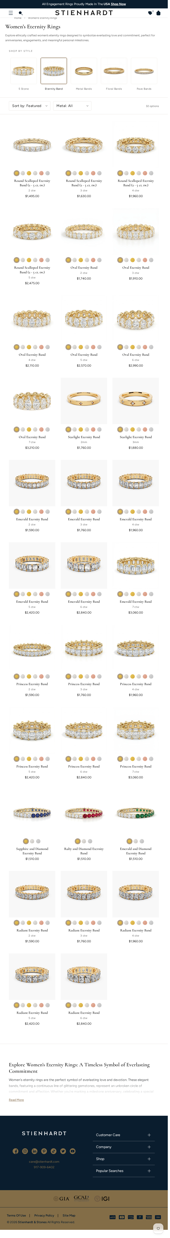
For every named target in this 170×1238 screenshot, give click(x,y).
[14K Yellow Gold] (26, 841)
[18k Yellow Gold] (29, 173)
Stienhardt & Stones (32, 1222)
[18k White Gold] (35, 173)
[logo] (44, 1137)
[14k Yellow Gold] (16, 173)
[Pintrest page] (44, 1151)
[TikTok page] (54, 1151)
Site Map (69, 1215)
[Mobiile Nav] (11, 12)
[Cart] (157, 13)
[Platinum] (47, 173)
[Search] (20, 13)
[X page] (63, 1151)
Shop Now (118, 4)
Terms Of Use (16, 1215)
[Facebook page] (15, 1151)
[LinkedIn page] (35, 1151)
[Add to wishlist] (49, 128)
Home (17, 17)
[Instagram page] (25, 1151)
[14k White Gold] (23, 173)
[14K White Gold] (32, 841)
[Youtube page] (72, 1151)
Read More (16, 1100)
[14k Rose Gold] (41, 173)
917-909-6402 (44, 1167)
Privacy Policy (44, 1215)
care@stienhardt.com (44, 1162)
